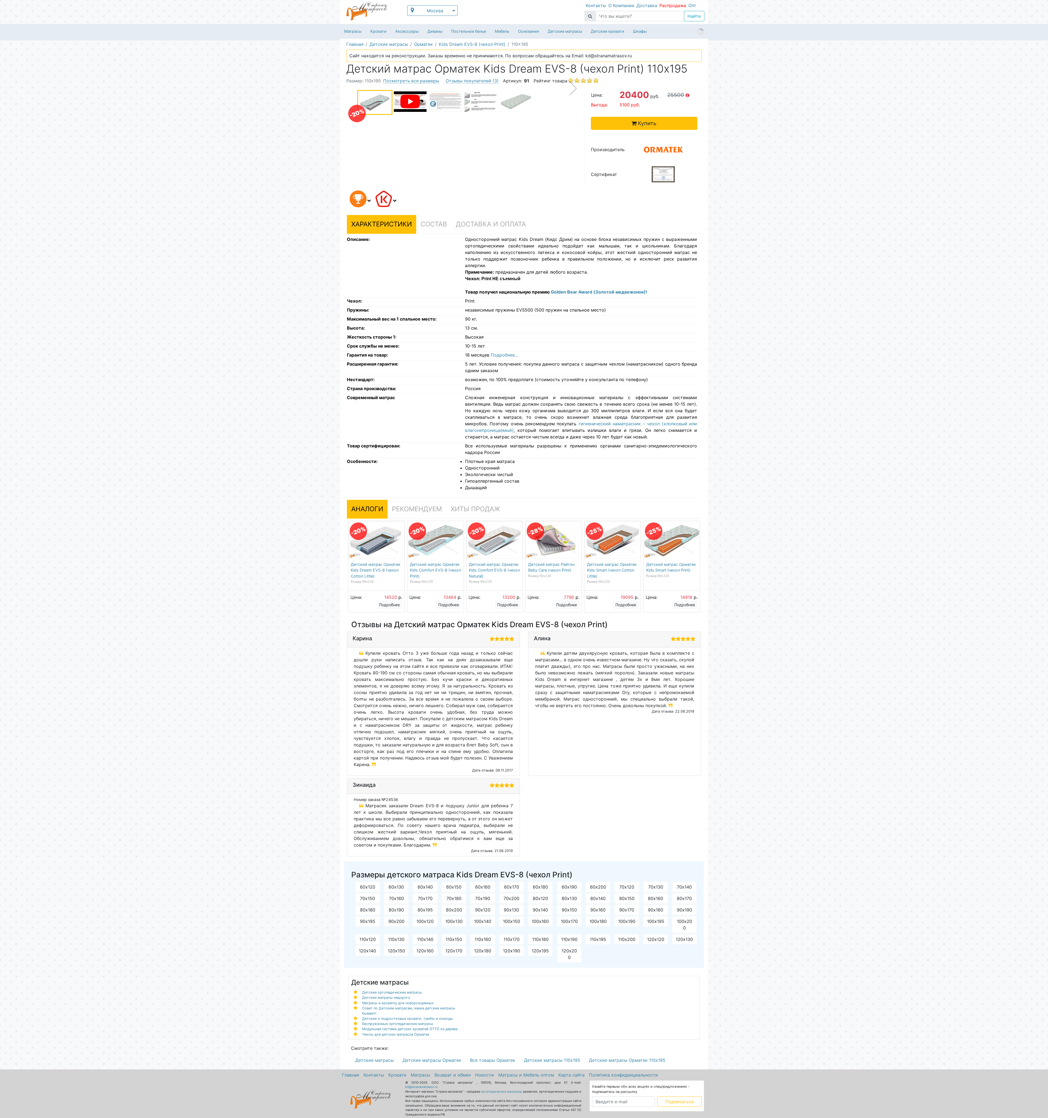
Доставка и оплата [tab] (491, 224)
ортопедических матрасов (501, 1091)
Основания (528, 31)
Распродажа (672, 5)
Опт (692, 5)
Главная (350, 1075)
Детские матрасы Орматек (432, 1060)
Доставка (646, 5)
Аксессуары (407, 31)
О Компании (621, 5)
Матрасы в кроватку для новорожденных (398, 1003)
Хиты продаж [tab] (475, 509)
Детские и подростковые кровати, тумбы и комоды (407, 1019)
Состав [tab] (434, 224)
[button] (359, 200)
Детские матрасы (565, 31)
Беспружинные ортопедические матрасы (397, 1024)
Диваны (434, 31)
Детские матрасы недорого (386, 998)
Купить (647, 123)
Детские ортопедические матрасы (392, 992)
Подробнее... (504, 355)
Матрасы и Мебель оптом (526, 1075)
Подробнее (389, 604)
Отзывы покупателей (472, 80)
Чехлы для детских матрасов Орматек (395, 1034)
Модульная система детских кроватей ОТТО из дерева (409, 1029)
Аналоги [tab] (367, 509)
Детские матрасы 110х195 (552, 1060)
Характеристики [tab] (381, 224)
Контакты (596, 5)
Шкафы (640, 31)
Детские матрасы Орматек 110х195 (627, 1060)
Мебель (502, 31)
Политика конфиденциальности (623, 1075)
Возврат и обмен (452, 1075)
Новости (484, 1075)
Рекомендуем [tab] (417, 509)
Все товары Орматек (492, 1060)
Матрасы (353, 31)
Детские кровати (607, 31)
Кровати (378, 31)
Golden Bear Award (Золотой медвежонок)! (599, 292)
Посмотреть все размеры (411, 80)
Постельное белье (468, 31)
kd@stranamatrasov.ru (421, 1087)
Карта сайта (571, 1075)
